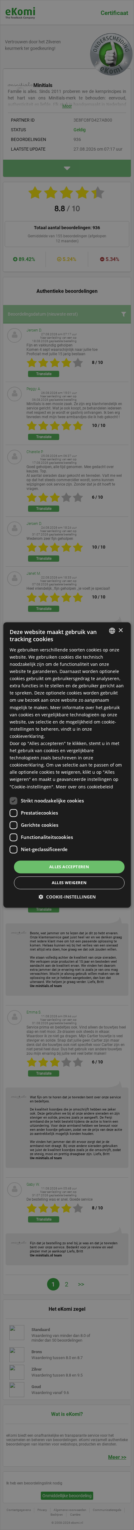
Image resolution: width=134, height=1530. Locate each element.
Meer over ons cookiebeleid (84, 787)
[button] (67, 897)
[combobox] (112, 630)
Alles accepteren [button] (69, 866)
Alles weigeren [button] (69, 883)
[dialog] (67, 765)
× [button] (120, 630)
